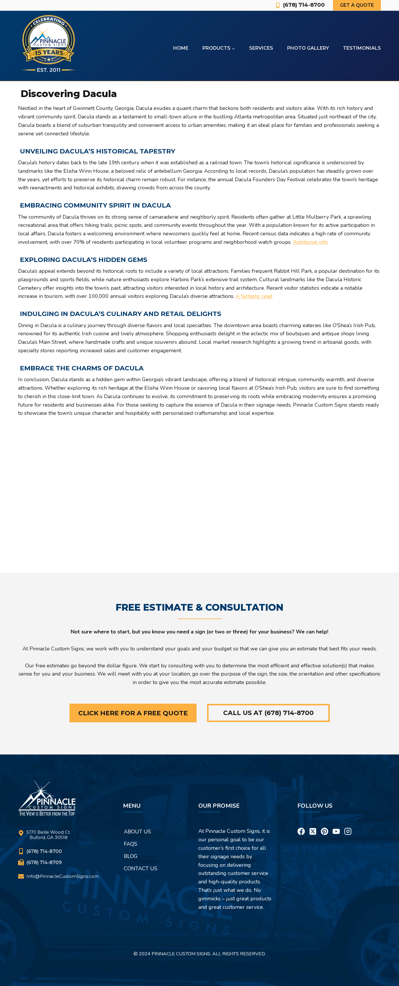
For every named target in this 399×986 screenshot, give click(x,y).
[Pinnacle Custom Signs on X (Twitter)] (313, 824)
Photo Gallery (308, 48)
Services (261, 48)
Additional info (310, 242)
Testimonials (362, 48)
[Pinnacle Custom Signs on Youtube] (336, 824)
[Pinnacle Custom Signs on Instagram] (348, 824)
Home (180, 48)
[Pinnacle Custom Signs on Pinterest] (324, 824)
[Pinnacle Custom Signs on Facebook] (301, 824)
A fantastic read (254, 296)
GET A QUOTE (357, 5)
